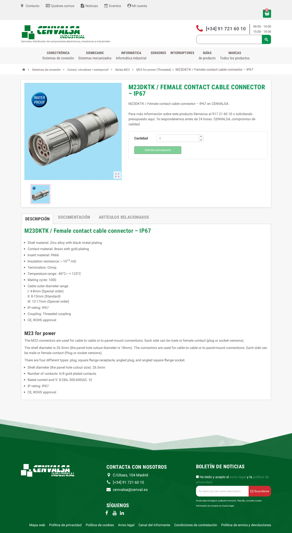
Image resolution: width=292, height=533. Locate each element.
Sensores (158, 53)
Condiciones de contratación (195, 525)
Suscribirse (261, 491)
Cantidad (141, 138)
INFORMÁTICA (131, 55)
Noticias (91, 6)
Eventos (114, 6)
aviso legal (238, 477)
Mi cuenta (139, 6)
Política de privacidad (65, 525)
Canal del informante (154, 525)
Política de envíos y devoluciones (246, 525)
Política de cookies (100, 525)
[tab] (37, 217)
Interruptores (182, 53)
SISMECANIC (95, 55)
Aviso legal (126, 525)
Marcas (235, 55)
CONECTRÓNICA (58, 55)
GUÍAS (207, 55)
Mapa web (37, 525)
